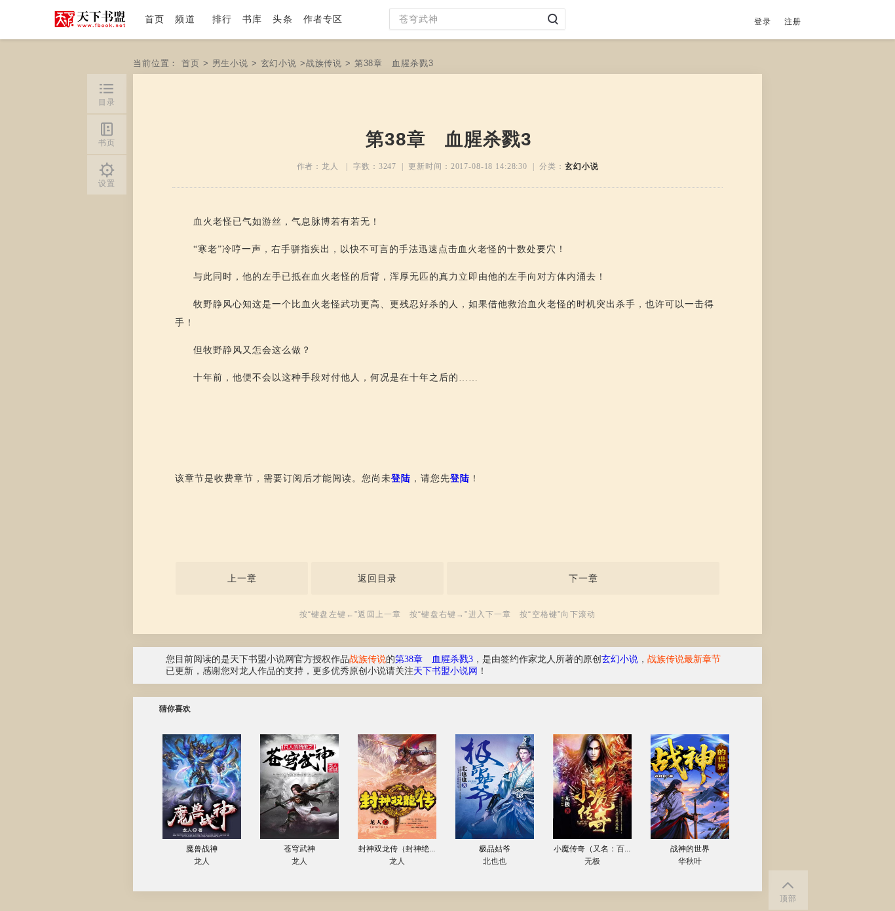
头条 (282, 19)
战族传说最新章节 (684, 659)
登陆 (401, 478)
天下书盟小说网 (445, 671)
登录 (762, 21)
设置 (106, 183)
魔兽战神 (202, 848)
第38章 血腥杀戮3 (434, 659)
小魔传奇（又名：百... (592, 848)
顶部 (788, 898)
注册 (792, 21)
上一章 (242, 578)
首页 (154, 19)
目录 (106, 102)
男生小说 (230, 63)
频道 (185, 19)
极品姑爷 (494, 848)
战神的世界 (690, 848)
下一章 (583, 578)
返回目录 (377, 578)
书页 (106, 142)
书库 (252, 19)
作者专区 (323, 19)
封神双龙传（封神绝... (396, 848)
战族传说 (324, 63)
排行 (222, 19)
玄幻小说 (279, 63)
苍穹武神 (299, 848)
